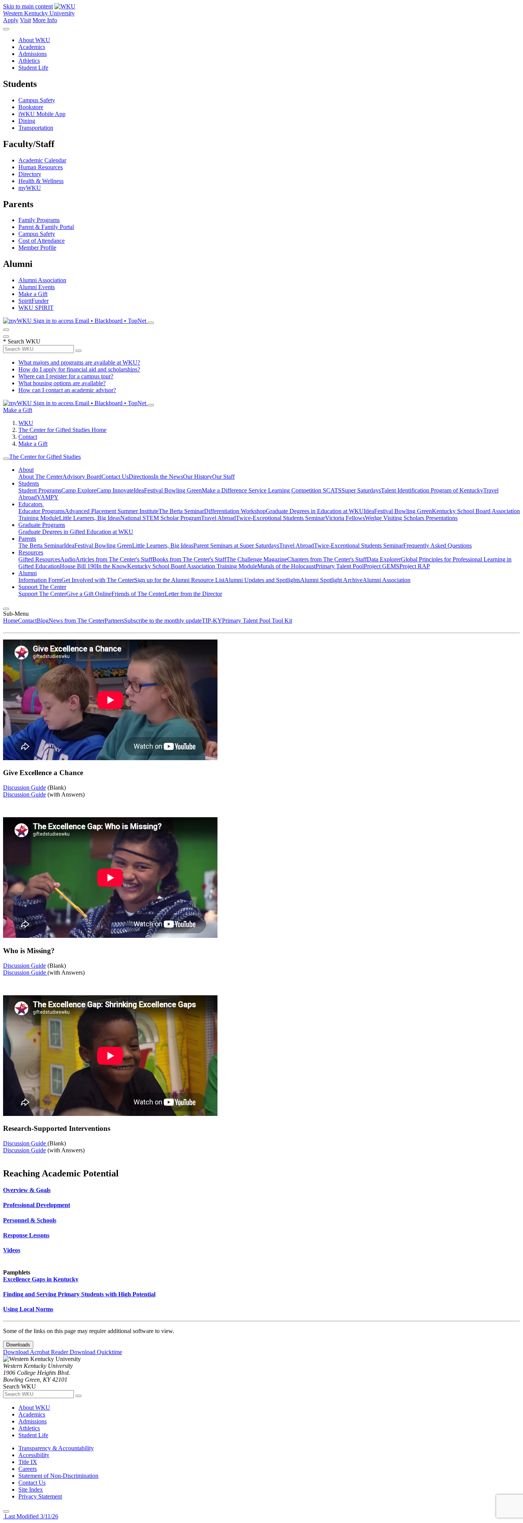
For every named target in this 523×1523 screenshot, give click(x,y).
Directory (29, 174)
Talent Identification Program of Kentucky (432, 490)
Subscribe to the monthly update (163, 620)
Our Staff (223, 476)
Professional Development (36, 1205)
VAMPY (48, 497)
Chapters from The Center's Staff (327, 559)
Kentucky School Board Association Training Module (192, 566)
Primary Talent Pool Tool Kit (257, 620)
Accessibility (33, 1455)
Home (10, 620)
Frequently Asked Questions (437, 545)
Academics (31, 47)
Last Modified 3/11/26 (30, 1516)
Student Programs (39, 490)
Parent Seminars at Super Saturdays (236, 545)
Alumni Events (36, 287)
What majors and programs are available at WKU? (79, 362)
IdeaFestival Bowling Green (168, 490)
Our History (197, 476)
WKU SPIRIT (36, 307)
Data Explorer (384, 559)
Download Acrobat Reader (36, 1352)
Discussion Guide (24, 787)
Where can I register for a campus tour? (65, 376)
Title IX (27, 1462)
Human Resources (40, 167)
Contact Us (115, 476)
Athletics (29, 60)
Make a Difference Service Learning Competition (262, 490)
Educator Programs (41, 511)
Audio (67, 559)
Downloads (18, 1345)
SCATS (332, 490)
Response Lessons (26, 1235)
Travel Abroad (218, 518)
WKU (25, 423)
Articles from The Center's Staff (113, 559)
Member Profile (37, 247)
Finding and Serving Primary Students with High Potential (79, 1294)
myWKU (29, 188)
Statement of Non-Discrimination (58, 1475)
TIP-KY (212, 620)
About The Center (40, 476)
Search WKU (22, 341)
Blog (43, 620)
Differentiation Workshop (235, 511)
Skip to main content (28, 6)
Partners (114, 620)
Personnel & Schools (29, 1220)
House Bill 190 (78, 566)
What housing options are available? (62, 383)
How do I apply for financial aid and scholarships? (79, 369)
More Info (45, 20)
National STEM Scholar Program (160, 518)
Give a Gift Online (88, 594)
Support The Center (42, 587)
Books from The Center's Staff (189, 559)
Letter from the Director (193, 594)
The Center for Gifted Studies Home (62, 430)
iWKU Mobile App (41, 114)
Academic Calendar (42, 160)
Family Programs (39, 220)
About (26, 469)
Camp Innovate (115, 490)
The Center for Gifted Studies (45, 456)
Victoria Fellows (345, 518)
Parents (27, 538)
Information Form (39, 580)
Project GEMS (381, 566)
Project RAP (414, 566)
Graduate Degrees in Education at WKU (315, 511)
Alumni (27, 573)
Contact (27, 437)
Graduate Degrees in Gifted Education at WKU (75, 531)
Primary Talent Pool (339, 566)
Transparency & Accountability (56, 1448)
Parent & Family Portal (46, 227)
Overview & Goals (27, 1190)
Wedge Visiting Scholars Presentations (411, 518)
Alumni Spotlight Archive (331, 580)
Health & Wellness (41, 181)
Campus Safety (36, 100)
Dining (26, 121)
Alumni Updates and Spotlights (262, 580)
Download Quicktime (96, 1352)
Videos (11, 1250)
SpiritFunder (33, 301)
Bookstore (30, 107)
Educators (31, 504)
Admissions (32, 54)
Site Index (30, 1489)
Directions (141, 476)
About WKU (34, 40)
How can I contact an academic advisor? (67, 390)
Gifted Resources (39, 559)
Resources (30, 552)
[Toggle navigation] (6, 459)
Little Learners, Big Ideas (89, 518)
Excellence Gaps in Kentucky (40, 1279)
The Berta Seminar (181, 511)
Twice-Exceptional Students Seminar (280, 518)
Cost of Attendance (41, 240)
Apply (10, 20)
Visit (25, 20)
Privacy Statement (40, 1496)
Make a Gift (32, 294)
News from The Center (77, 620)
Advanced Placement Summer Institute (112, 511)
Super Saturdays (361, 490)
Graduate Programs (41, 525)
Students (28, 483)
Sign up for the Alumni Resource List (179, 580)
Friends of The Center (138, 594)
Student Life (33, 67)
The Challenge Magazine (256, 559)
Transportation (35, 127)
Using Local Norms (28, 1309)
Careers (27, 1469)
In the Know (111, 566)
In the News (168, 476)
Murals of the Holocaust (286, 566)
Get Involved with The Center (97, 580)
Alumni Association (42, 280)
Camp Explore (78, 490)
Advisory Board (81, 476)
